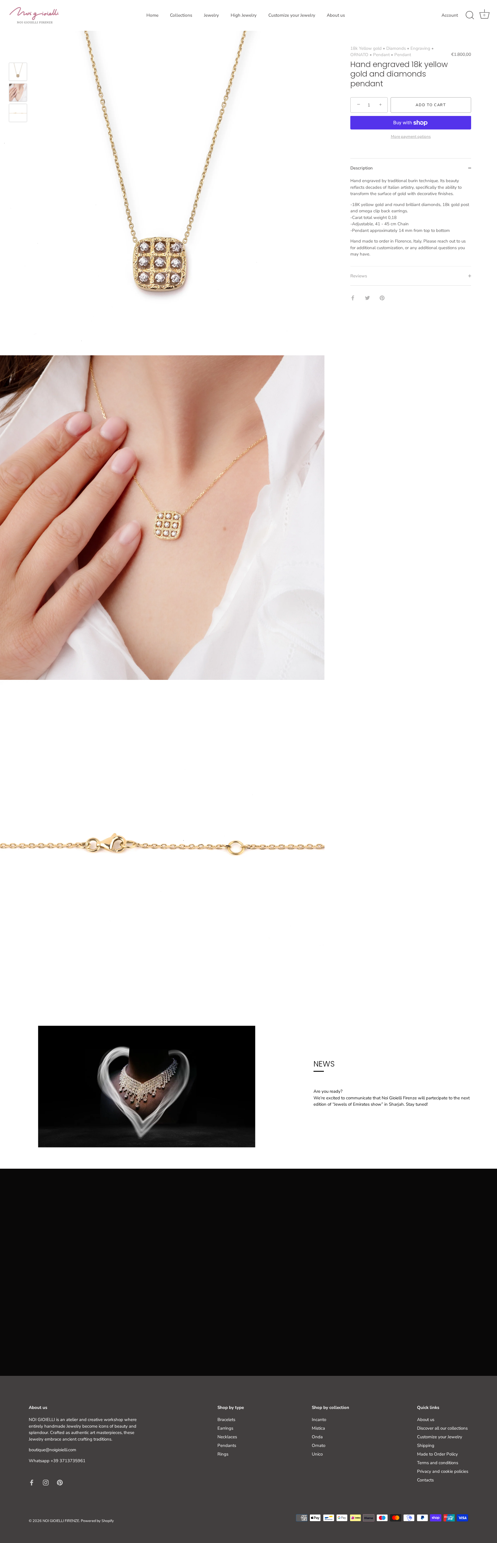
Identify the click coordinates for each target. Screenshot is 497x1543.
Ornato (318, 1445)
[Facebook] (32, 1482)
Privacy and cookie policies (442, 1471)
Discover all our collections (442, 1428)
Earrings (225, 1428)
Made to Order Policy (437, 1454)
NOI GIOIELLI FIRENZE (61, 1520)
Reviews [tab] (358, 276)
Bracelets (226, 1419)
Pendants (226, 1445)
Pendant (381, 55)
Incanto (319, 1419)
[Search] (469, 15)
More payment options (411, 136)
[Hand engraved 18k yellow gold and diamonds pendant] (18, 72)
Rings (222, 1454)
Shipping (425, 1445)
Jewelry (211, 15)
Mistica (318, 1428)
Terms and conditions (437, 1463)
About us (336, 15)
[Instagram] (46, 1482)
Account (449, 15)
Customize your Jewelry (291, 15)
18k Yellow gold (366, 48)
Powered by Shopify (97, 1520)
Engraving (420, 48)
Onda (317, 1437)
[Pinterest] (60, 1482)
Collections (181, 15)
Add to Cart (431, 105)
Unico (317, 1454)
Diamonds (396, 48)
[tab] (410, 222)
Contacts (425, 1480)
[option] (18, 72)
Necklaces (227, 1437)
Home (152, 15)
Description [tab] (361, 168)
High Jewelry (244, 15)
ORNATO (359, 55)
